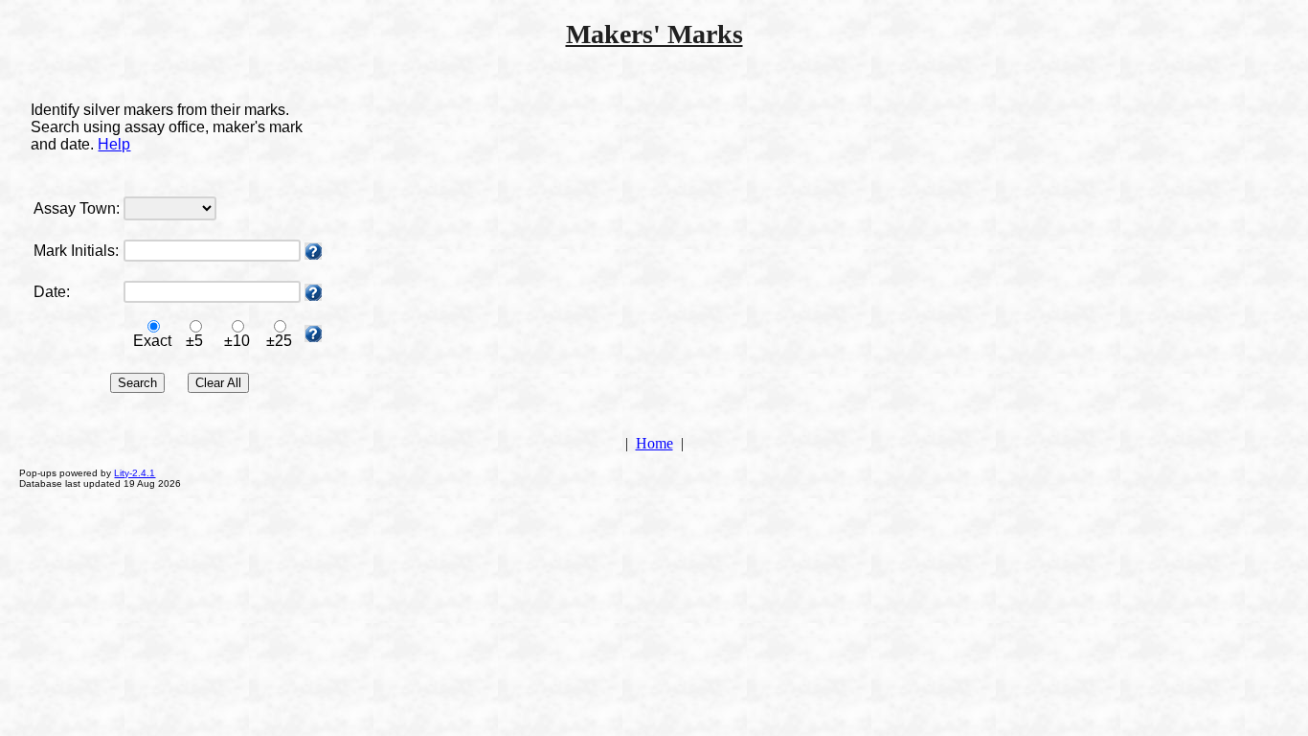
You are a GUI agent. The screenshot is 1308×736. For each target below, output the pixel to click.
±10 (237, 341)
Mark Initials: (76, 250)
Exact (152, 341)
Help (114, 144)
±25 (279, 341)
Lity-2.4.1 (134, 473)
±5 (194, 341)
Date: (52, 292)
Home (654, 443)
